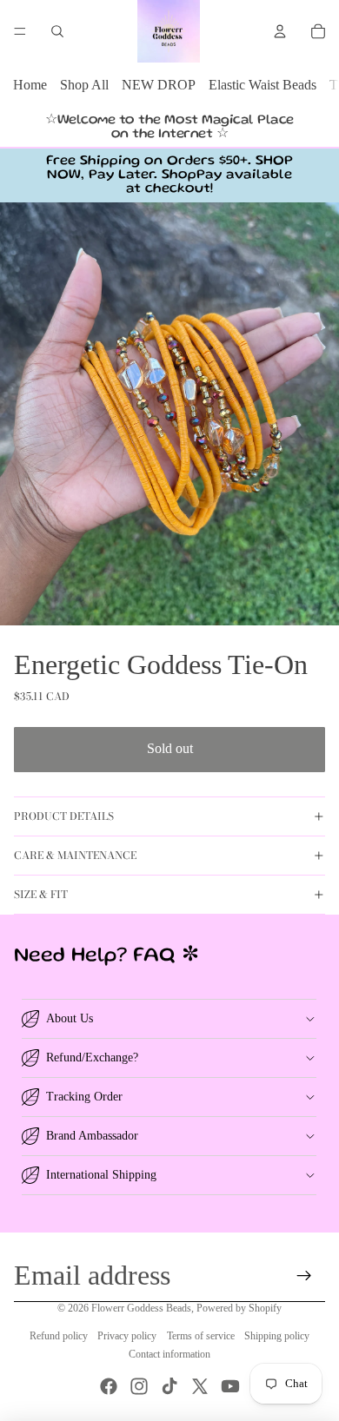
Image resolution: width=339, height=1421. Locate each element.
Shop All (84, 84)
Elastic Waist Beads (262, 84)
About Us (69, 1018)
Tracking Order (84, 1096)
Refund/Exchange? (92, 1057)
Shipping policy (276, 1336)
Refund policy (59, 1336)
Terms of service (201, 1336)
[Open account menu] (280, 31)
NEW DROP (159, 84)
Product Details (64, 816)
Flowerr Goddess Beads (141, 1308)
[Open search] (57, 31)
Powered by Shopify (239, 1308)
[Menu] (20, 31)
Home (30, 84)
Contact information (169, 1354)
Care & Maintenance (75, 855)
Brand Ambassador (92, 1135)
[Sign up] (304, 1275)
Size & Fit (41, 894)
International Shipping (101, 1174)
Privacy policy (126, 1336)
